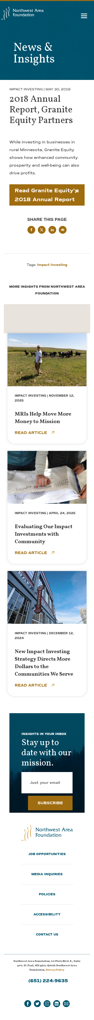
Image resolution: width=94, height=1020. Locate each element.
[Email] (66, 1003)
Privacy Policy (55, 970)
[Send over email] (63, 230)
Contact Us (47, 934)
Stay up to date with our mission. (46, 753)
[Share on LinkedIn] (52, 230)
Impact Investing (26, 89)
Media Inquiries (47, 874)
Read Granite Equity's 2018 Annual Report (46, 195)
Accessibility (47, 914)
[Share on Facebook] (31, 230)
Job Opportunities (47, 854)
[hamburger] (84, 17)
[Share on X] (42, 230)
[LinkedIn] (56, 1003)
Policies (47, 894)
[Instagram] (47, 1003)
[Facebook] (27, 1003)
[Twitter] (37, 1003)
